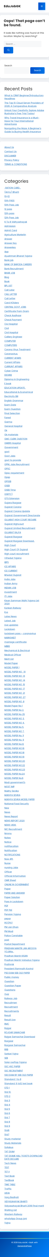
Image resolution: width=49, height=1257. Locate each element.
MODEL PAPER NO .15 (14, 684)
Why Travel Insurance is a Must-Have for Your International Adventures (21, 121)
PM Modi (8, 931)
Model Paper (11, 663)
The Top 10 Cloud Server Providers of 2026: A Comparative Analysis (24, 104)
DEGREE (8, 375)
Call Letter (9, 298)
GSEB (7, 485)
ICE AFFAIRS (10, 566)
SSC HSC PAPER (12, 1066)
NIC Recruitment (13, 829)
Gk (5, 430)
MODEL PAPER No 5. (14, 727)
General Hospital (13, 426)
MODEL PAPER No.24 (14, 773)
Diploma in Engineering (16, 379)
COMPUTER (10, 341)
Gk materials (11, 434)
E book (7, 383)
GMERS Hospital (12, 443)
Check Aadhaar (12, 315)
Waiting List (10, 1210)
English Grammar (13, 400)
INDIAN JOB (10, 587)
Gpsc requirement (14, 472)
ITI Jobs (8, 596)
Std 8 (7, 1121)
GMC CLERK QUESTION (15, 438)
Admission (10, 226)
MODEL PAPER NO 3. (14, 718)
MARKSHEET (10, 637)
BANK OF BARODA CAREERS (18, 264)
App (6, 251)
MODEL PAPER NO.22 (14, 765)
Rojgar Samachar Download (19, 1036)
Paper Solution (12, 897)
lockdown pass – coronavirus (20, 633)
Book (6, 281)
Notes (7, 837)
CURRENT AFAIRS (12, 358)
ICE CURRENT (10, 570)
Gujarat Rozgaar (13, 536)
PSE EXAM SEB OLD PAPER (17, 972)
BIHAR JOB (9, 272)
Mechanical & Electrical (17, 650)
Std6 (6, 1130)
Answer (8, 238)
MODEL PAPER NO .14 (14, 680)
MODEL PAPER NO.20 (14, 761)
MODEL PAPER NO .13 (14, 676)
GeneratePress (24, 1246)
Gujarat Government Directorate (22, 515)
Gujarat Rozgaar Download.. (19, 541)
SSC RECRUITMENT (13, 1070)
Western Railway (13, 1214)
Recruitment (11, 1006)
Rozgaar (8, 1040)
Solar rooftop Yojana (15, 1062)
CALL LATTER (10, 294)
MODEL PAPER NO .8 (14, 701)
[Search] (8, 50)
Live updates (11, 624)
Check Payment (13, 319)
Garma (8, 421)
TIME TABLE (9, 1184)
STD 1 (7, 1087)
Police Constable (13, 935)
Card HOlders (11, 302)
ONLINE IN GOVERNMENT (16, 884)
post (6, 939)
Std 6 (7, 1113)
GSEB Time (10, 489)
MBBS (7, 646)
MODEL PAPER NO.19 (14, 756)
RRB (6, 1049)
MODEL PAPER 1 (11, 667)
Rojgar (7, 1028)
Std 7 (7, 1117)
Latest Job (10, 620)
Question (9, 981)
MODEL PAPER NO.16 (14, 748)
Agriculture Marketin (15, 234)
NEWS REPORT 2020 (14, 820)
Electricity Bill (11, 396)
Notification (10, 850)
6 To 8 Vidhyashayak (15, 221)
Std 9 (7, 1126)
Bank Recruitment (14, 268)
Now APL (8, 859)
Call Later (9, 289)
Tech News (10, 1163)
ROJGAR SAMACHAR (14, 1032)
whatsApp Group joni (15, 1218)
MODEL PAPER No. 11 (14, 735)
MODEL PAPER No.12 (14, 744)
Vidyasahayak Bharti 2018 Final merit (24, 1205)
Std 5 (7, 1109)
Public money (11, 977)
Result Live (10, 1019)
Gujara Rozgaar (12, 502)
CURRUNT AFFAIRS (13, 366)
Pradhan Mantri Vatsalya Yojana (22, 960)
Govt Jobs (9, 455)
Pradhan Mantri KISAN (16, 955)
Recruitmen (10, 1002)
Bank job (8, 260)
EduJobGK (12, 6)
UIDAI (7, 1193)
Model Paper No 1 (13, 705)
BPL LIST (8, 285)
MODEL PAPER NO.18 (14, 752)
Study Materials (12, 1143)
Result (7, 1015)
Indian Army (10, 583)
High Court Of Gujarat (16, 549)
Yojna (7, 1222)
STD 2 (7, 1096)
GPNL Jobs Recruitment (17, 464)
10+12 (7, 196)
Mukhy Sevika (11, 790)
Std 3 (7, 1100)
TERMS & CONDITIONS (15, 164)
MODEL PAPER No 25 (14, 714)
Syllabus (8, 1147)
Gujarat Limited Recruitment (19, 528)
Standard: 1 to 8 (12, 1079)
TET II (7, 1171)
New (6, 807)
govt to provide (12, 460)
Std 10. (7, 1092)
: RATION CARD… (12, 187)
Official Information (15, 876)
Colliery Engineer (13, 336)
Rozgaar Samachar (15, 1045)
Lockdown (9, 629)
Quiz (6, 994)
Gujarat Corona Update (17, 511)
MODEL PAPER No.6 (13, 778)
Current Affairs (12, 362)
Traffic (8, 1188)
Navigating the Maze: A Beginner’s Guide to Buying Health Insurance (22, 130)
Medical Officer (12, 654)
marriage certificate (15, 642)
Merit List (9, 659)
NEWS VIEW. (10, 824)
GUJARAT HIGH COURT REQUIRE (20, 519)
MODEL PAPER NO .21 (14, 693)
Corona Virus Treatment (17, 349)
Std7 (6, 1134)
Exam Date (10, 404)
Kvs (6, 612)
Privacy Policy (11, 160)
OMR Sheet (10, 880)
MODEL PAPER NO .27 (15, 697)
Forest (7, 417)
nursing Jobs (11, 867)
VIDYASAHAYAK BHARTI (15, 1201)
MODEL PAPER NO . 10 (15, 671)
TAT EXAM (9, 1151)
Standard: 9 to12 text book (18, 1083)
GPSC (7, 468)
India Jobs (9, 579)
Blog (6, 277)
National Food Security (16, 803)
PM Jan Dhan (11, 927)
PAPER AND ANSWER (14, 893)
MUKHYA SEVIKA (12, 795)
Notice (7, 842)
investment (10, 592)
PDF (6, 905)
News (7, 812)
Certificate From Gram (16, 311)
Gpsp (7, 477)
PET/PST (8, 922)
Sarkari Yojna (11, 1053)
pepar (7, 918)
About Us (9, 147)
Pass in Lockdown (13, 901)
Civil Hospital (11, 332)
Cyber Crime (11, 370)
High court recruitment (16, 553)
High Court (10, 545)
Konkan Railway (12, 607)
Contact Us (10, 151)
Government (11, 447)
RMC (6, 1023)
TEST (6, 1167)
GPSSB (7, 481)
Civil (6, 328)
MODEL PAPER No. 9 (14, 739)
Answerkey (10, 247)
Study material (12, 1138)
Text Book (9, 1176)
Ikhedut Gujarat (12, 575)
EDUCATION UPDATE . (15, 387)
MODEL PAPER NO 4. (14, 722)
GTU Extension (11, 498)
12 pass (8, 209)
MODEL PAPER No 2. (14, 710)
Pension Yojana (12, 914)
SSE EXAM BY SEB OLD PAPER (18, 1075)
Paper (7, 888)
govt (6, 451)
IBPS (6, 562)
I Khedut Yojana (12, 558)
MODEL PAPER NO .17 (14, 688)
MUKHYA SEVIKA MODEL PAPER (19, 799)
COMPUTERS (10, 345)
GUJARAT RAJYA (12, 532)
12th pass (9, 213)
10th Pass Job (11, 204)
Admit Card (10, 230)
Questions (9, 989)
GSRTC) (8, 494)
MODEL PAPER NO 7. (14, 731)
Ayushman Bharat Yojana (18, 255)
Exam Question (12, 409)
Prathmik (9, 964)
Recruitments (11, 1011)
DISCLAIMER (10, 155)
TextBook (9, 1180)
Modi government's (14, 782)
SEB (6, 1058)
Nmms (8, 833)
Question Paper (12, 985)
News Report (11, 816)
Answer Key (10, 243)
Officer (8, 871)
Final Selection (12, 413)
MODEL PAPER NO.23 (14, 769)
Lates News (10, 616)
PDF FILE (8, 910)
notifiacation (11, 846)
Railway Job (10, 998)
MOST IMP (9, 786)
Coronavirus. (11, 353)
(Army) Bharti (11, 192)
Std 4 (7, 1104)
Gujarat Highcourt (14, 524)
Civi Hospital (11, 324)
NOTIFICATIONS (12, 854)
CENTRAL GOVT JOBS (15, 306)
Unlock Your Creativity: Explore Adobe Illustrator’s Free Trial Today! (24, 112)
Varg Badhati (11, 1197)
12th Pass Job (11, 217)
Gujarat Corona (12, 506)
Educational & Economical (18, 392)
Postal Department (14, 944)
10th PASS (9, 200)
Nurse (7, 863)
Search (8, 65)
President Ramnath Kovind (18, 968)
